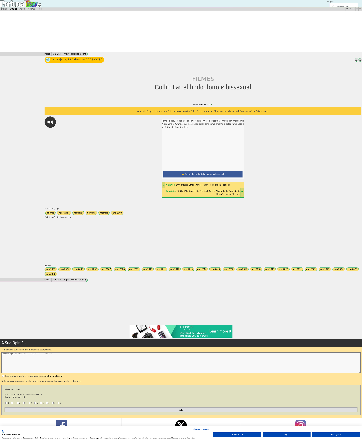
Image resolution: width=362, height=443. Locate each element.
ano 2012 (174, 269)
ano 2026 (50, 274)
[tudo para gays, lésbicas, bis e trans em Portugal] (28, 3)
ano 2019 (269, 269)
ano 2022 (311, 269)
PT (347, 9)
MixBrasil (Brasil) (203, 105)
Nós (39, 9)
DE (360, 9)
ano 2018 (256, 269)
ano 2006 (92, 269)
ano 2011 (161, 269)
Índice (4, 9)
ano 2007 (106, 269)
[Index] (21, 54)
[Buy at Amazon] (181, 337)
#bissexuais (64, 213)
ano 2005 (78, 269)
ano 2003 (117, 213)
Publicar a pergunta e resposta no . (34, 376)
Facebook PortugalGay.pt (50, 376)
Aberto (31, 9)
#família (104, 213)
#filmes (50, 213)
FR (357, 9)
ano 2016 (228, 269)
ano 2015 (215, 269)
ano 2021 (297, 269)
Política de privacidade (201, 429)
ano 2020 (283, 269)
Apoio (22, 9)
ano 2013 (188, 269)
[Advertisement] (181, 31)
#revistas (78, 213)
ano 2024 (338, 269)
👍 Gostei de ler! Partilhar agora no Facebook (203, 174)
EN (350, 9)
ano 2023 (324, 269)
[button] (50, 122)
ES (354, 9)
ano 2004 (64, 269)
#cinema (91, 213)
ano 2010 (147, 269)
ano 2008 (120, 269)
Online (13, 9)
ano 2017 (242, 269)
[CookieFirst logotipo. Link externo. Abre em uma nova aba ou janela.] (3, 431)
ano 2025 (352, 269)
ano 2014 (201, 269)
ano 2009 (134, 269)
